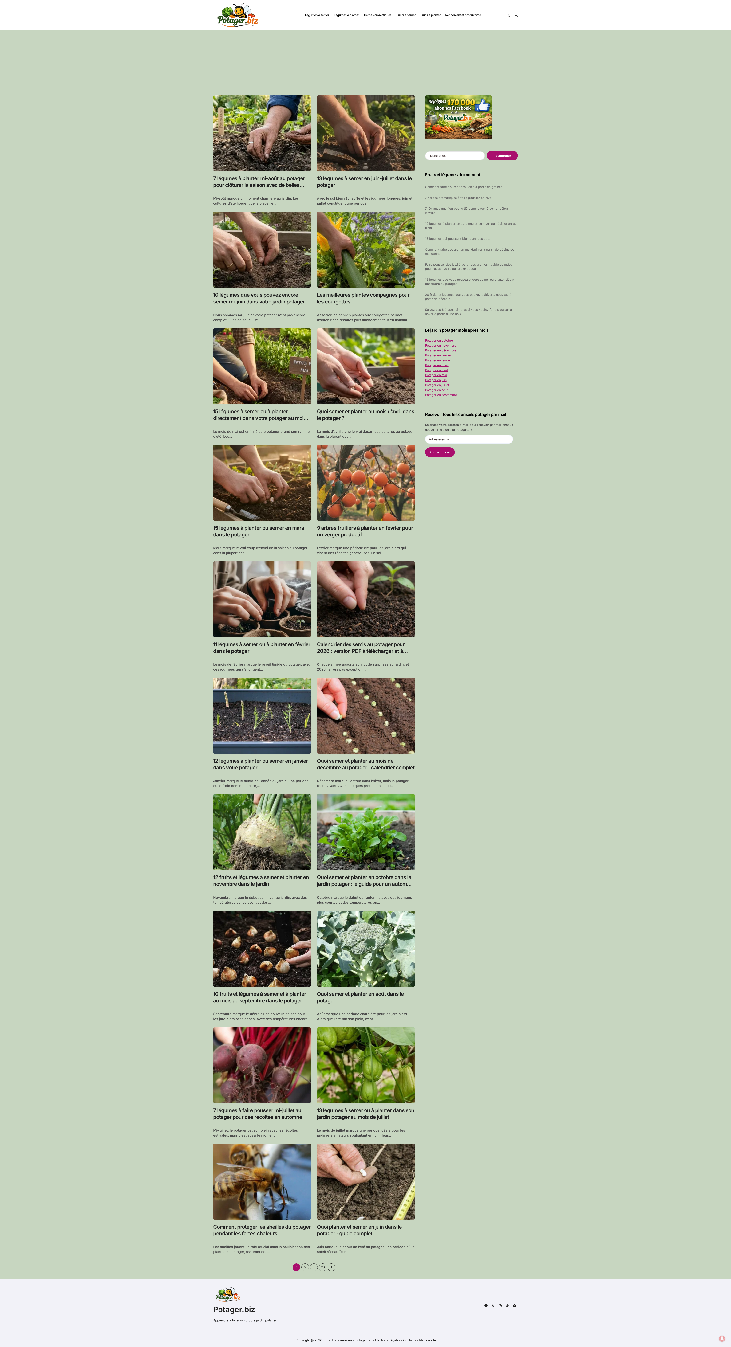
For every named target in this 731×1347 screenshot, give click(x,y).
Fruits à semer (406, 15)
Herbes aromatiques (378, 15)
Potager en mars (437, 365)
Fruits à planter (430, 15)
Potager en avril (436, 370)
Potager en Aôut (436, 390)
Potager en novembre (440, 345)
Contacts (409, 1340)
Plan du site (427, 1340)
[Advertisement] (365, 59)
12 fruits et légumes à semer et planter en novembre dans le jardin (261, 880)
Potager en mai (436, 375)
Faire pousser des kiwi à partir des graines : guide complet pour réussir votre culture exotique (468, 267)
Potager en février (438, 360)
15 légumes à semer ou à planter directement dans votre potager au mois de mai (259, 418)
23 (323, 1267)
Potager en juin (436, 380)
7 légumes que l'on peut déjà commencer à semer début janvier (466, 211)
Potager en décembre (440, 350)
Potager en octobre (439, 340)
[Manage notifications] (722, 1339)
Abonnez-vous (439, 452)
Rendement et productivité (463, 15)
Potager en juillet (437, 385)
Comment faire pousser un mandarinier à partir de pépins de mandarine (469, 252)
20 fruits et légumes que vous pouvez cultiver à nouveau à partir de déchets (468, 297)
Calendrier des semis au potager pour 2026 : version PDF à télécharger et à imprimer (361, 651)
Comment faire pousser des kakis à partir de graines (463, 187)
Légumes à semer (317, 15)
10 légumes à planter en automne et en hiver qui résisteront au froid (470, 226)
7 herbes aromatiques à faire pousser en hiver (459, 198)
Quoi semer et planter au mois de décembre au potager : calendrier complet (366, 764)
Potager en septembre (441, 395)
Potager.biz (234, 1309)
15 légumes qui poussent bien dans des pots (457, 239)
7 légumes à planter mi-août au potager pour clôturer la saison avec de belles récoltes (259, 185)
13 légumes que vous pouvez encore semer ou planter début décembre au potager (469, 282)
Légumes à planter (346, 15)
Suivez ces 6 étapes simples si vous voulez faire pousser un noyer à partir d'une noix (469, 312)
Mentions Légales (388, 1340)
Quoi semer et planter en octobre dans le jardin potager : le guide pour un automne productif (365, 884)
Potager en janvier (438, 355)
